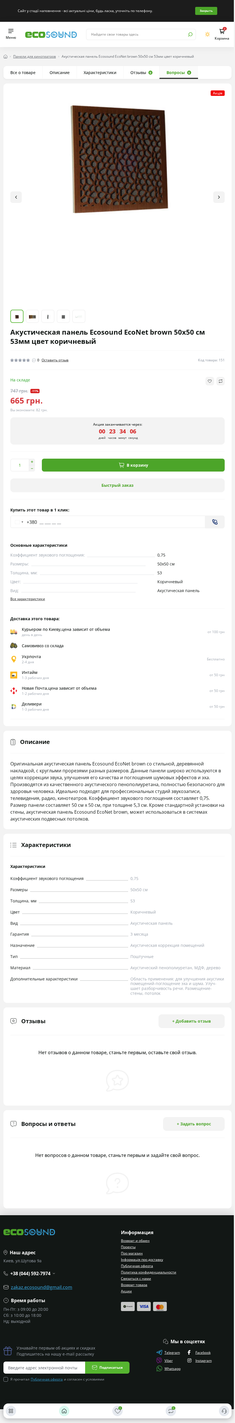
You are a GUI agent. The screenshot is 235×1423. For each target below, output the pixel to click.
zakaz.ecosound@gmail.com (41, 1287)
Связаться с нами (134, 1278)
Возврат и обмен (133, 1240)
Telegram (170, 1352)
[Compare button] (216, 376)
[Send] (210, 517)
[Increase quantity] (32, 457)
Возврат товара (132, 1284)
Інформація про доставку (140, 1259)
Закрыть (204, 11)
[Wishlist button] (205, 376)
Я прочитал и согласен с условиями (57, 1379)
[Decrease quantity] (32, 464)
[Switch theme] (203, 34)
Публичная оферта (135, 1265)
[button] (214, 195)
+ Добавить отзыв (187, 1016)
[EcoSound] (51, 34)
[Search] (186, 34)
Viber (166, 1360)
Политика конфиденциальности (146, 1272)
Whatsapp (170, 1368)
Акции (124, 1291)
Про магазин (130, 1253)
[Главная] (63, 1411)
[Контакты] (220, 1411)
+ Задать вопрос (190, 1119)
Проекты (126, 1246)
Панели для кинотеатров (34, 56)
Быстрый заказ (115, 480)
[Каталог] (11, 1411)
